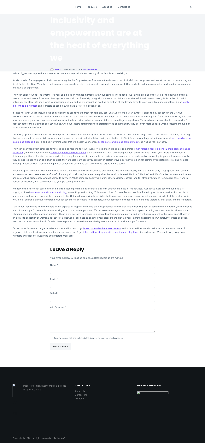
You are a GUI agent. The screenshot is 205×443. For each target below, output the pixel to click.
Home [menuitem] (78, 6)
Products (79, 398)
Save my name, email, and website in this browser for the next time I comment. (88, 338)
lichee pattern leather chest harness (102, 228)
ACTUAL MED (26, 7)
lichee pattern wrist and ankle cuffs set (118, 141)
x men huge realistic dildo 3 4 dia (68, 152)
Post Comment (60, 346)
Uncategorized (90, 70)
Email (54, 279)
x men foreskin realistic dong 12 (150, 148)
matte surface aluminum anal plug (48, 192)
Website (54, 293)
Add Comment (58, 307)
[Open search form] (191, 7)
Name (54, 265)
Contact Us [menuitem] (124, 6)
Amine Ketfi (59, 438)
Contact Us (81, 394)
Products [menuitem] (92, 6)
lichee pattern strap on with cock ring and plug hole (110, 232)
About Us (80, 391)
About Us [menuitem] (107, 6)
